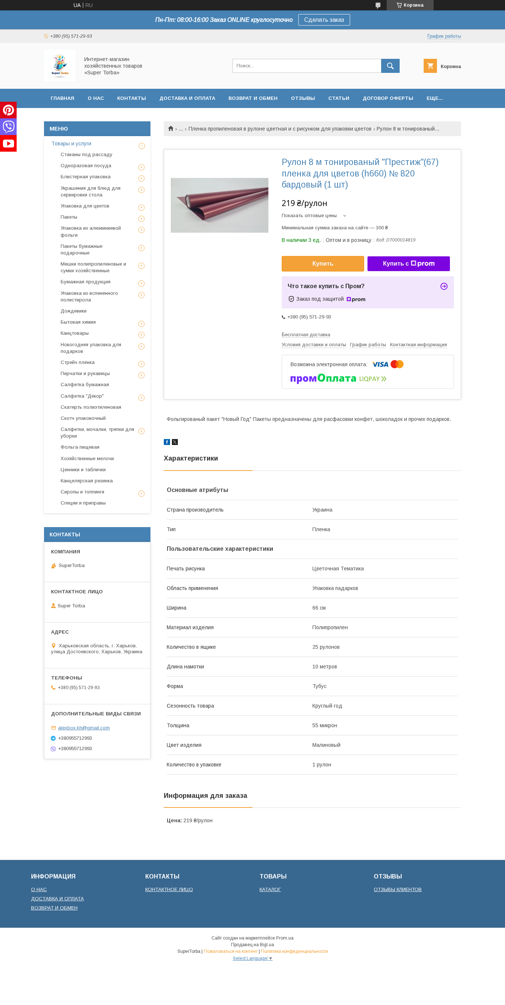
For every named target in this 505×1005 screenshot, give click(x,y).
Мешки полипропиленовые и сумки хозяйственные (93, 267)
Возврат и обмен (253, 98)
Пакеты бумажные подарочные (81, 249)
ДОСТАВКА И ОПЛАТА (57, 898)
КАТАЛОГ (270, 889)
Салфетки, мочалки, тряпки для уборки (97, 432)
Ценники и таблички (83, 469)
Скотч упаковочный (83, 418)
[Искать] (390, 66)
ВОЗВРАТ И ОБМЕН (54, 908)
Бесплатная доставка (306, 334)
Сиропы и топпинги (82, 492)
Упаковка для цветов (85, 206)
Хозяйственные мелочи (87, 458)
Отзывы (303, 98)
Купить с (396, 263)
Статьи (338, 98)
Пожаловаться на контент (231, 951)
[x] (175, 443)
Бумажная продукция (86, 281)
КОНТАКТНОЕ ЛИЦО (169, 889)
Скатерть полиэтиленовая (91, 407)
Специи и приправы (83, 503)
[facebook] (167, 443)
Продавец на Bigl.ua (252, 944)
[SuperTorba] (59, 79)
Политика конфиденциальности (294, 951)
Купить (322, 263)
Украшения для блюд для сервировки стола (91, 191)
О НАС (39, 889)
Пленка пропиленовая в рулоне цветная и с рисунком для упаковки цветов (280, 129)
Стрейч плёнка (78, 362)
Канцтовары (75, 333)
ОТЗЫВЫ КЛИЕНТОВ (398, 889)
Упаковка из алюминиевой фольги (91, 231)
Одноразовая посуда (86, 165)
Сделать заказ (324, 20)
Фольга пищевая (80, 447)
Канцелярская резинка (87, 480)
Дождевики (74, 311)
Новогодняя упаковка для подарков (91, 348)
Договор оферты (388, 98)
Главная (62, 98)
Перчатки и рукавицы (85, 373)
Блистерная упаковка (86, 176)
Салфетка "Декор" (82, 396)
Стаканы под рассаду (86, 154)
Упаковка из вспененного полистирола (89, 296)
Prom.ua (285, 938)
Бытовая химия (78, 322)
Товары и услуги (71, 143)
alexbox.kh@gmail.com (84, 728)
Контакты (131, 98)
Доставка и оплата (187, 98)
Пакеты (69, 217)
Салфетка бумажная (85, 384)
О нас (96, 98)
